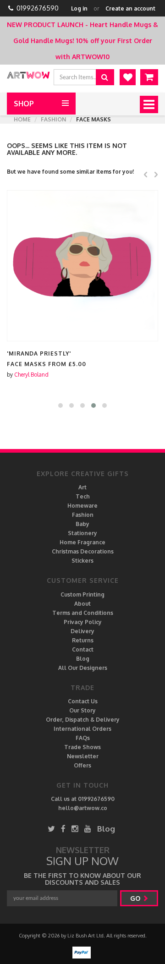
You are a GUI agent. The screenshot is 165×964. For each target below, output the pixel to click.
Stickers (83, 560)
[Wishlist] (128, 77)
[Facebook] (63, 828)
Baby (82, 523)
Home (22, 119)
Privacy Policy (83, 622)
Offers (82, 765)
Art (82, 487)
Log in (79, 8)
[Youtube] (87, 828)
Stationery (82, 533)
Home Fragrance (82, 542)
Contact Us (83, 701)
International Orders (82, 728)
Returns (83, 640)
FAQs (83, 737)
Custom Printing (82, 594)
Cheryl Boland (31, 374)
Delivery (82, 631)
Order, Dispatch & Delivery (83, 719)
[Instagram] (75, 828)
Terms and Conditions (82, 612)
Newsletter (83, 756)
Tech (83, 496)
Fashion (53, 119)
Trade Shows (82, 747)
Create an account (130, 8)
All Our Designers (82, 667)
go (136, 898)
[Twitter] (51, 828)
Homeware (82, 505)
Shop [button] (24, 103)
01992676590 (37, 8)
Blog (82, 658)
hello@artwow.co (82, 808)
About (82, 603)
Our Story (82, 710)
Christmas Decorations (83, 551)
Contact (83, 649)
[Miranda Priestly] (82, 265)
